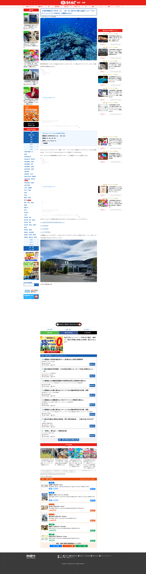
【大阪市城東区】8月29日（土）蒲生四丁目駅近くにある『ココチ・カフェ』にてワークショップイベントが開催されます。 (115, 108)
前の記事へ (50, 329)
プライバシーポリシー (106, 555)
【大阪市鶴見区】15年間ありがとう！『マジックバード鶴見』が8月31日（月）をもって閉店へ (31, 83)
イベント (101, 6)
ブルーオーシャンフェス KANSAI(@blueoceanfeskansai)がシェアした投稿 (60, 126)
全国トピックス (29, 6)
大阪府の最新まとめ (28, 151)
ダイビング (43, 473)
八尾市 (25, 215)
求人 (49, 6)
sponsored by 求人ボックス (60, 355)
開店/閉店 (57, 6)
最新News (40, 6)
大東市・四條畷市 (28, 187)
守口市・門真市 (27, 190)
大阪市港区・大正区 (28, 174)
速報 (109, 6)
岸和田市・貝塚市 (28, 229)
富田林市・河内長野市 (29, 232)
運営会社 (66, 555)
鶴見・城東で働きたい (48, 355)
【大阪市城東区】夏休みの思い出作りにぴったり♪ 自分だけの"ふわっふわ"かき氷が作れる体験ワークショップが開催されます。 (115, 142)
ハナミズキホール (50, 473)
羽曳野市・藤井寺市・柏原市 (30, 237)
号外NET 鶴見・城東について (66, 557)
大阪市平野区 (27, 185)
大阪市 (25, 154)
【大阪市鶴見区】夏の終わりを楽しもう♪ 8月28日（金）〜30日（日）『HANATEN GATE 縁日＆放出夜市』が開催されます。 (115, 203)
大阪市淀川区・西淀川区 (29, 159)
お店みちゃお (77, 6)
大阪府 (54, 16)
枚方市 (25, 210)
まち (86, 6)
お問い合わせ (95, 555)
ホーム (60, 555)
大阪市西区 (26, 171)
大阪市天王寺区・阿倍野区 (30, 176)
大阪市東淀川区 (27, 156)
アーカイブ (117, 6)
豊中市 (27, 200)
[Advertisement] (110, 18)
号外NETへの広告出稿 (84, 555)
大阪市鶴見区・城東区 (29, 166)
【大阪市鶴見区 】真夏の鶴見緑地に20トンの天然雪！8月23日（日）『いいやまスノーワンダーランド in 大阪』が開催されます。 (115, 93)
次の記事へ (87, 329)
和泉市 (25, 227)
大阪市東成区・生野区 (29, 169)
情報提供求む (74, 555)
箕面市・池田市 (27, 197)
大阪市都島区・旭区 (28, 164)
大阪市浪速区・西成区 (29, 182)
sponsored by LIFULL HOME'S (87, 479)
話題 (93, 6)
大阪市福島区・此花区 (29, 161)
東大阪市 (26, 212)
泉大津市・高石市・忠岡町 (30, 224)
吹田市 (25, 192)
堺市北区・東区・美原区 (29, 220)
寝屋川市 (26, 207)
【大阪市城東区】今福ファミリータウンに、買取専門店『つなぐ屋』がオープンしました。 (31, 27)
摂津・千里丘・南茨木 (29, 202)
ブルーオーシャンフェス (60, 473)
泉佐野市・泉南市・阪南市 (30, 234)
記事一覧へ (69, 329)
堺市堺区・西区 (27, 217)
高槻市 (25, 205)
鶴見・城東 (81, 3)
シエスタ (50, 476)
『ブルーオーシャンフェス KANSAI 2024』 (54, 133)
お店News (66, 6)
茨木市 (25, 195)
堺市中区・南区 (27, 222)
